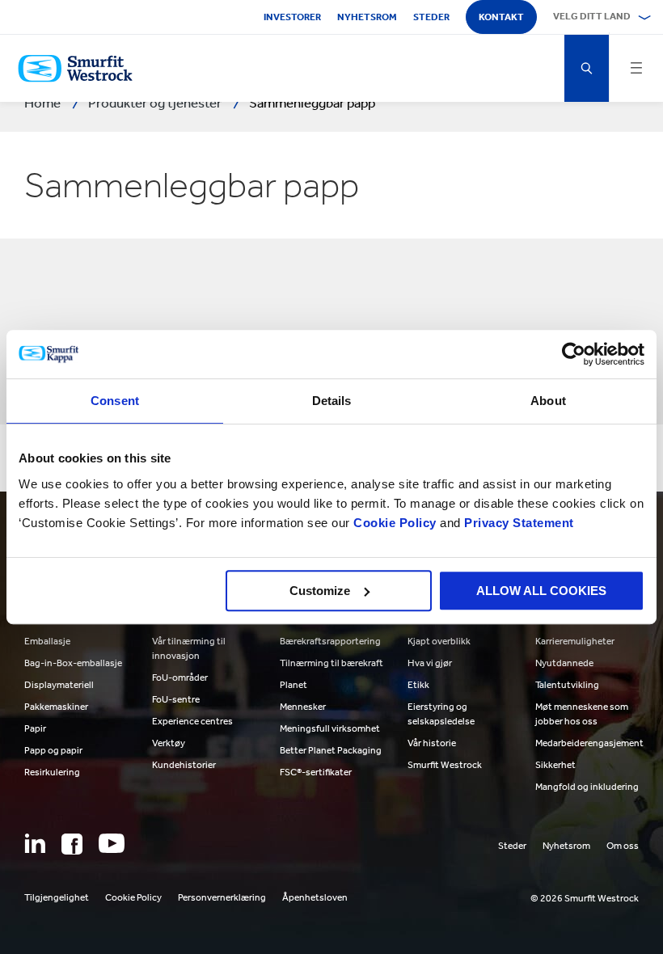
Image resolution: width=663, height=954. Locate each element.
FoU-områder (180, 677)
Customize (319, 590)
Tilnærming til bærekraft (331, 663)
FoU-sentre (176, 699)
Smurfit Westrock (445, 764)
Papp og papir (53, 750)
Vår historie (432, 743)
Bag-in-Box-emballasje (73, 663)
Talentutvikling (567, 684)
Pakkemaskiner (56, 706)
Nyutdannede (564, 663)
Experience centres (192, 721)
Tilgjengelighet (56, 897)
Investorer (292, 17)
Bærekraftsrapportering (330, 641)
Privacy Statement (517, 523)
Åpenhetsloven (315, 897)
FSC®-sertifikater (316, 772)
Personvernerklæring (222, 897)
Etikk (418, 684)
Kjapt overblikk (439, 641)
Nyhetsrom (367, 17)
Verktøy (168, 743)
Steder (431, 17)
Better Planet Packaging (331, 750)
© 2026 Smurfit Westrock (584, 898)
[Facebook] (71, 844)
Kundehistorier (184, 764)
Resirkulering (52, 772)
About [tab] (548, 400)
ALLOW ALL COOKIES (541, 590)
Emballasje (47, 641)
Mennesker (303, 706)
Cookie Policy (395, 523)
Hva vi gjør (430, 663)
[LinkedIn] (34, 843)
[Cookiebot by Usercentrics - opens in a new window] (573, 354)
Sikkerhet (555, 764)
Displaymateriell (59, 684)
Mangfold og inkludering (587, 786)
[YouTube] (112, 843)
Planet (293, 684)
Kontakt (501, 17)
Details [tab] (332, 400)
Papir (35, 728)
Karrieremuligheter (574, 641)
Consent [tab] (115, 400)
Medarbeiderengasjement (589, 743)
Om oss (622, 845)
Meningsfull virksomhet (330, 728)
